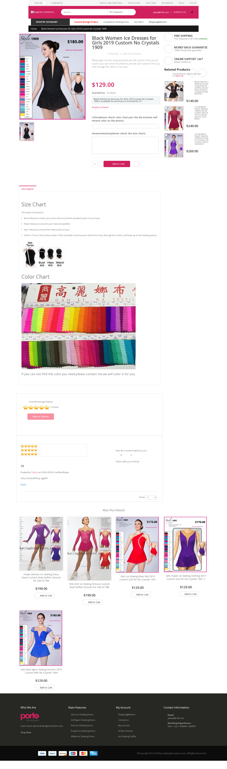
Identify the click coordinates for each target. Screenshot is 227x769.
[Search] (132, 12)
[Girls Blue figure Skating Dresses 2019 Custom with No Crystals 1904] (41, 638)
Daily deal (151, 3)
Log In (193, 3)
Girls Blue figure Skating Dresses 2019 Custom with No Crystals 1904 (41, 671)
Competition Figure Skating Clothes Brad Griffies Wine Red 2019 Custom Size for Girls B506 (203, 112)
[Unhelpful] (128, 454)
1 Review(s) (113, 53)
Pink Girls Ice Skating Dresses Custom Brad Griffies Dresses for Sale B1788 (89, 585)
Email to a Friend (100, 107)
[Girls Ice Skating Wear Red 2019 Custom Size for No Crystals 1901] (137, 545)
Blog (181, 3)
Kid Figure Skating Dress (83, 719)
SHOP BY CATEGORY (46, 21)
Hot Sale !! (139, 22)
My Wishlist (167, 3)
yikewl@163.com (161, 12)
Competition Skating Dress (116, 22)
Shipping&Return (158, 22)
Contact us (123, 719)
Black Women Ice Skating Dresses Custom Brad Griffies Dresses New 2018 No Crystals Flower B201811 (203, 87)
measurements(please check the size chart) (118, 133)
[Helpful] (118, 454)
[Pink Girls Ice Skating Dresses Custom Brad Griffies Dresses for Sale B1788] (89, 548)
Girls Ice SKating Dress (82, 714)
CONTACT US (179, 12)
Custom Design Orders (86, 22)
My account (124, 725)
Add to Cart (45, 595)
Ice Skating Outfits (127, 736)
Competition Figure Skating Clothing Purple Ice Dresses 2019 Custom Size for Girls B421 (203, 139)
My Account (134, 3)
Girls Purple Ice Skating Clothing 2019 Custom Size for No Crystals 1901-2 (186, 577)
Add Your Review (132, 53)
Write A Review (41, 416)
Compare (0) (56, 3)
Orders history (125, 730)
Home (34, 28)
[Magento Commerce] (42, 12)
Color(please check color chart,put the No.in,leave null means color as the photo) (124, 119)
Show (142, 497)
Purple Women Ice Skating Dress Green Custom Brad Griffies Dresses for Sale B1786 (41, 577)
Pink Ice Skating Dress (82, 725)
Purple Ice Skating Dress (83, 730)
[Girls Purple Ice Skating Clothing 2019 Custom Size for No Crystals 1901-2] (186, 544)
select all (179, 75)
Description (27, 188)
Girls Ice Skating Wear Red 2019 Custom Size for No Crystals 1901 (137, 578)
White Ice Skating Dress (83, 736)
